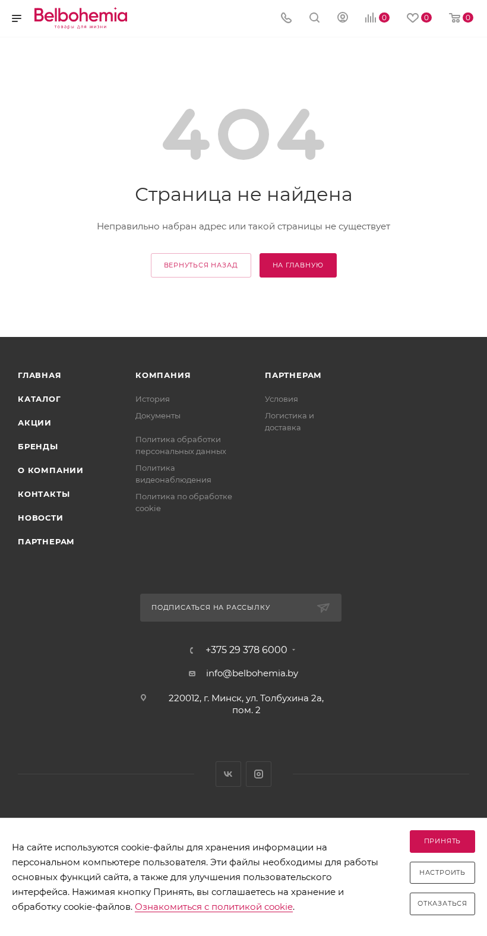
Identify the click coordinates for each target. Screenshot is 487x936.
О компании (51, 470)
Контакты (43, 494)
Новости (41, 517)
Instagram (258, 774)
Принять (442, 841)
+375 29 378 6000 (246, 650)
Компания (163, 375)
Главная (40, 375)
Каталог (39, 399)
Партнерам (46, 541)
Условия (281, 399)
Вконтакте (228, 774)
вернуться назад (201, 265)
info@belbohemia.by (252, 673)
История (152, 399)
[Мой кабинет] (342, 18)
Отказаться (442, 903)
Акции (35, 422)
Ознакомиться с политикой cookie (214, 906)
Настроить (442, 872)
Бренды (38, 446)
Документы (158, 415)
